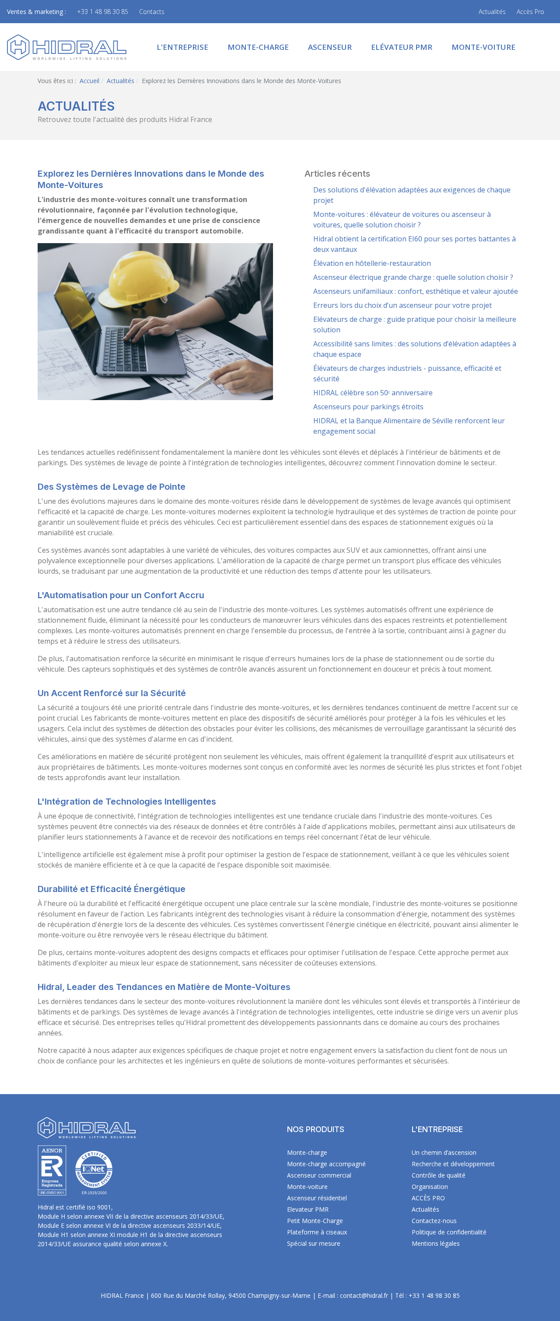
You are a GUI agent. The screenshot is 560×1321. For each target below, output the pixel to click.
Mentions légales (436, 1243)
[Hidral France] (66, 46)
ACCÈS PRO (428, 1198)
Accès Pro (530, 11)
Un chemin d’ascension (444, 1152)
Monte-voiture (307, 1186)
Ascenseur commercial (319, 1175)
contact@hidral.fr (364, 1295)
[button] (182, 47)
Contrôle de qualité (439, 1175)
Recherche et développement (453, 1164)
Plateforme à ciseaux (317, 1232)
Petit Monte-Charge (315, 1220)
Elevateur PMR (308, 1209)
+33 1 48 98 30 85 (102, 11)
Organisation (430, 1186)
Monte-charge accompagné (326, 1164)
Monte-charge (307, 1152)
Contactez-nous (434, 1220)
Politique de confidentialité (449, 1232)
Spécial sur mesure (313, 1243)
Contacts (151, 11)
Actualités (492, 11)
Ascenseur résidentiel (317, 1198)
